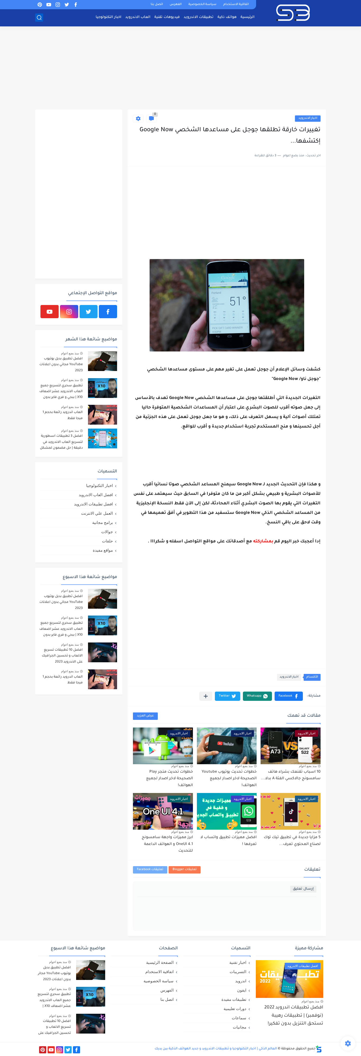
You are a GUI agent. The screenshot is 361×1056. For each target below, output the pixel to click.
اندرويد (240, 981)
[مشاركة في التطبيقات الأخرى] (205, 696)
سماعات (239, 1018)
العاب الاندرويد (137, 17)
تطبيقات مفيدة (233, 999)
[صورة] (102, 361)
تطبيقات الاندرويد (199, 17)
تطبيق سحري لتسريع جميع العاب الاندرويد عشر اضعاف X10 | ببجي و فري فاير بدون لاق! (61, 392)
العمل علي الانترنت (97, 513)
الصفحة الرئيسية (160, 962)
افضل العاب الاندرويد (96, 494)
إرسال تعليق (303, 889)
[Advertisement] (180, 69)
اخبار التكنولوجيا (108, 17)
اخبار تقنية (237, 962)
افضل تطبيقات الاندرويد (93, 504)
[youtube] (48, 4)
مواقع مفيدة (103, 550)
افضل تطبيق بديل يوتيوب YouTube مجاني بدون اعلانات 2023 (61, 365)
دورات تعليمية (235, 1008)
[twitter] (66, 4)
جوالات (107, 531)
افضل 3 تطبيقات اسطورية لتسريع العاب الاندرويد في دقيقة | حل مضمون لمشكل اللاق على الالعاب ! (61, 443)
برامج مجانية (102, 522)
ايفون (241, 990)
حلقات (107, 541)
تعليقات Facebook (150, 869)
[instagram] (57, 4)
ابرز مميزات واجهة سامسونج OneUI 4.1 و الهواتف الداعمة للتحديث (167, 844)
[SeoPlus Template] (319, 1049)
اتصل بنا (157, 4)
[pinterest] (39, 4)
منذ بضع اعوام (308, 766)
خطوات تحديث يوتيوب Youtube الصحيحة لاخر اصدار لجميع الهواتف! (229, 779)
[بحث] (39, 17)
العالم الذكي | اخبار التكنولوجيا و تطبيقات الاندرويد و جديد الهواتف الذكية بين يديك (216, 1049)
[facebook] (75, 4)
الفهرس (176, 4)
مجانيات (239, 1027)
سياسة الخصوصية (202, 4)
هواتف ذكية (227, 17)
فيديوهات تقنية (167, 17)
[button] (289, 696)
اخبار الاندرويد (307, 118)
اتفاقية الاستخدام (236, 4)
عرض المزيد (145, 716)
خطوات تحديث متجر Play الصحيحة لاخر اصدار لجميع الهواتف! (169, 779)
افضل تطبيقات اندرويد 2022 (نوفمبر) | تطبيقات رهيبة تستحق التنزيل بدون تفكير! (293, 1015)
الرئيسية (247, 17)
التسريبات (238, 971)
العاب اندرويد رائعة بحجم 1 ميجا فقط (63, 415)
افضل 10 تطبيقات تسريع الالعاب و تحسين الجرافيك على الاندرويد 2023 (62, 656)
